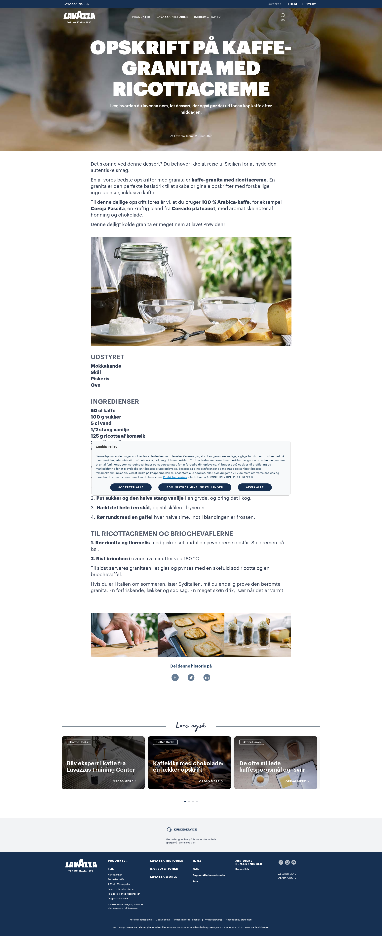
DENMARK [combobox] (285, 877)
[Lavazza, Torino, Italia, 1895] (79, 17)
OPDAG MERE (123, 781)
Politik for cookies (175, 477)
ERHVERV (309, 4)
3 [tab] (193, 802)
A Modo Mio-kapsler (119, 884)
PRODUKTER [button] (141, 17)
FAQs (196, 869)
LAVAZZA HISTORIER (166, 860)
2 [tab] (189, 802)
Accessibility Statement (239, 919)
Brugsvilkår (242, 869)
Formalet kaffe (116, 879)
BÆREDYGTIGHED (164, 868)
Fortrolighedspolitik (141, 919)
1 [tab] (185, 802)
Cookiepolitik (163, 919)
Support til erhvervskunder (209, 875)
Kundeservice (185, 829)
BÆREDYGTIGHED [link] (207, 17)
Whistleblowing (213, 919)
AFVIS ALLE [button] (255, 487)
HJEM (292, 4)
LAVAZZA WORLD (76, 4)
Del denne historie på (191, 666)
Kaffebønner (115, 875)
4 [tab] (197, 802)
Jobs (195, 881)
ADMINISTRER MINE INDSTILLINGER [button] (194, 487)
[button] (283, 17)
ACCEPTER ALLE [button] (131, 487)
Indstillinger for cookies (187, 919)
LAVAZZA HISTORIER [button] (172, 17)
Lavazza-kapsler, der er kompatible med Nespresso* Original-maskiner (124, 894)
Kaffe (111, 869)
